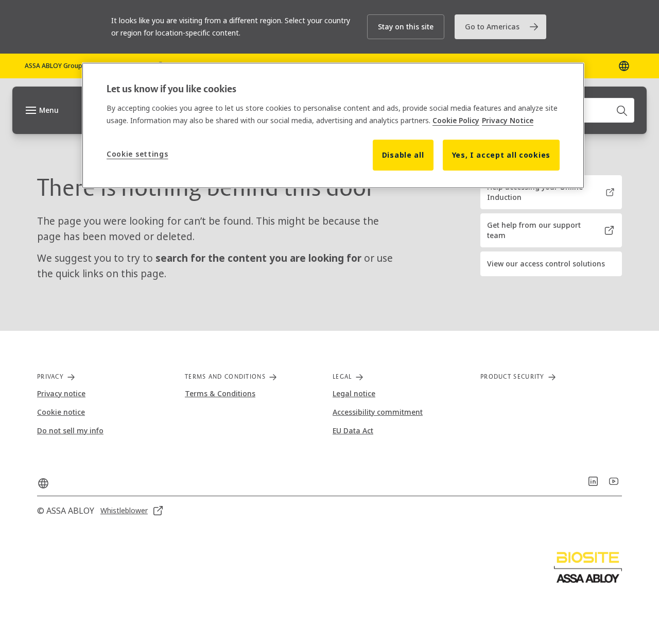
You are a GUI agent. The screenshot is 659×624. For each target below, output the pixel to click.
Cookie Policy (455, 120)
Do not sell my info (70, 430)
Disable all (403, 155)
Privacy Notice (507, 120)
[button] (405, 26)
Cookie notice (61, 412)
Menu (49, 110)
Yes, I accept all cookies (501, 155)
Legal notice (354, 393)
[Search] (622, 110)
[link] (500, 26)
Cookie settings (137, 154)
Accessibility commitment (378, 412)
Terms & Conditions (220, 393)
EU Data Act (353, 430)
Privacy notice (61, 393)
